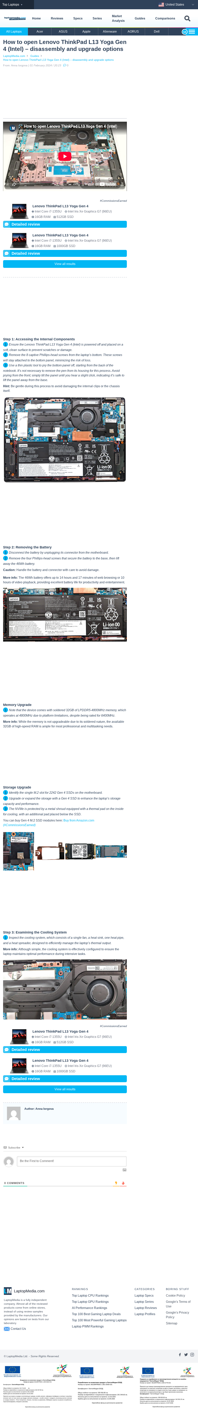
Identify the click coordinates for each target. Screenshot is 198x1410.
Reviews (57, 18)
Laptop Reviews (146, 1308)
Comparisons (165, 18)
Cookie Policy (175, 1295)
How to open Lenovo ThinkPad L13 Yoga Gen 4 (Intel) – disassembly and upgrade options (58, 59)
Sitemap (171, 1323)
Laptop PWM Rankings (88, 1326)
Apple (86, 31)
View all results (65, 264)
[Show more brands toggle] (192, 31)
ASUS (63, 31)
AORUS (133, 31)
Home (36, 18)
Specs (78, 18)
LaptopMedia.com (14, 55)
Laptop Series (144, 1301)
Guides (140, 18)
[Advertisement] (65, 93)
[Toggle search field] (187, 18)
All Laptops (14, 31)
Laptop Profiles (145, 1314)
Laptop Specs (144, 1295)
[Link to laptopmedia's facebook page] (180, 1356)
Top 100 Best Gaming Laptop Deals (96, 1314)
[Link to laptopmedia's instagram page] (192, 1356)
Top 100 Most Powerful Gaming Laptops (99, 1320)
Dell (157, 31)
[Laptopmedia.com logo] (15, 18)
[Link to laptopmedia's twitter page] (186, 1356)
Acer (40, 31)
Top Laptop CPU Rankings (90, 1295)
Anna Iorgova (19, 65)
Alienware (110, 31)
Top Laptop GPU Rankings (90, 1301)
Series (97, 18)
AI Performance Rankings (89, 1308)
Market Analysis (118, 18)
